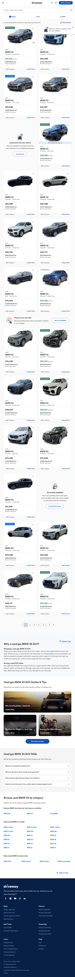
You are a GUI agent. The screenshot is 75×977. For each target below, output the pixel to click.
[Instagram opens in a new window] (10, 899)
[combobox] (36, 10)
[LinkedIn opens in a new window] (25, 899)
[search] (71, 10)
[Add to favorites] (33, 28)
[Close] (73, 27)
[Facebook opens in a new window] (6, 899)
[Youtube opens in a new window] (15, 899)
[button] (37, 765)
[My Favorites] (52, 3)
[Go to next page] (53, 625)
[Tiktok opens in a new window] (20, 899)
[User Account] (56, 3)
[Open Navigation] (3, 3)
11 (49, 625)
